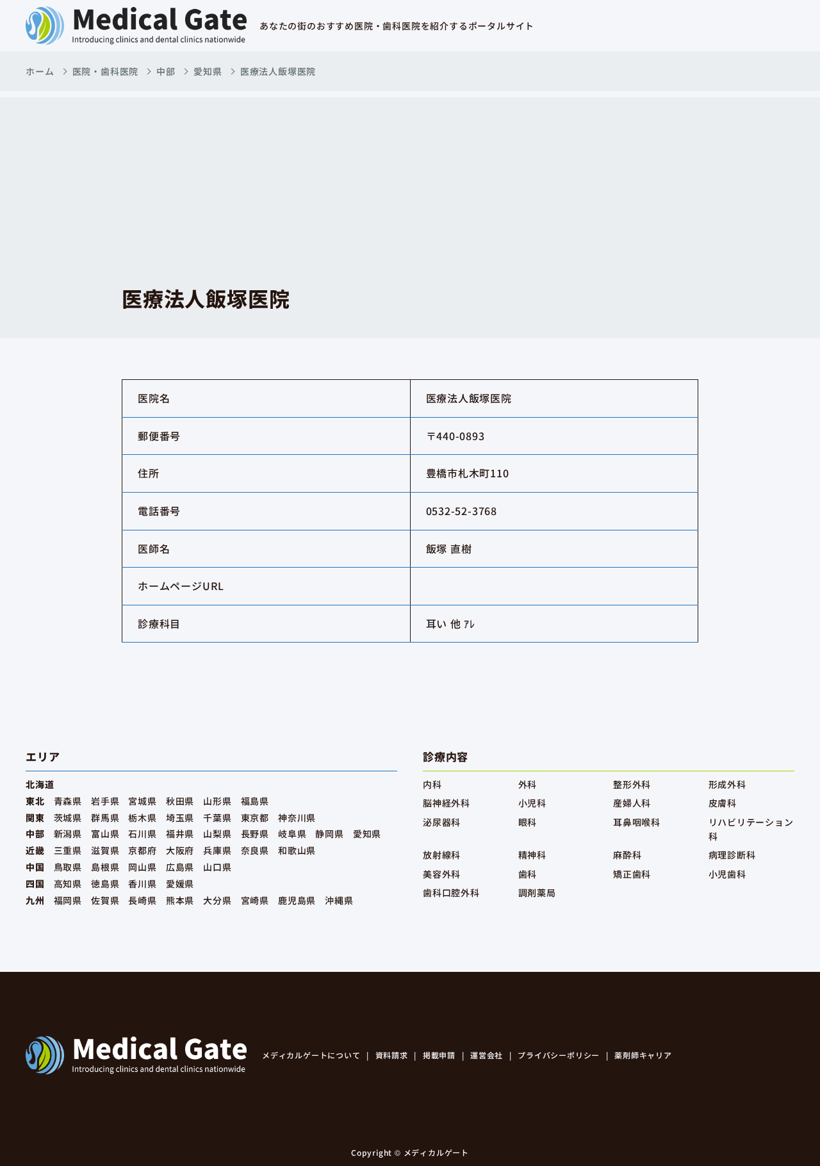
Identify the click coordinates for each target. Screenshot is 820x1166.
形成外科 (727, 784)
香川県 (142, 883)
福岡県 (68, 900)
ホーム (40, 71)
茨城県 (68, 817)
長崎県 (142, 900)
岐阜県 (292, 833)
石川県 (142, 833)
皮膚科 (723, 802)
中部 (166, 71)
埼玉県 (180, 817)
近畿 (35, 850)
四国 (35, 883)
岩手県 (105, 800)
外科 (527, 784)
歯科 (527, 873)
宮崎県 (255, 900)
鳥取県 (68, 866)
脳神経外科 (446, 802)
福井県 (180, 833)
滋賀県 (105, 850)
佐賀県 (105, 900)
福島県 (255, 800)
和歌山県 (297, 850)
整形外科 (632, 784)
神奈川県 (297, 817)
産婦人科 (632, 802)
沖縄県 (339, 900)
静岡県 (329, 833)
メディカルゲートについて (311, 1054)
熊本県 (180, 900)
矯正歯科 (632, 873)
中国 (35, 866)
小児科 (532, 802)
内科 (432, 784)
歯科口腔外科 (451, 892)
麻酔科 (627, 854)
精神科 (532, 854)
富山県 (105, 833)
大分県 (217, 900)
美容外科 (442, 873)
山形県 (217, 800)
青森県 (68, 800)
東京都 (255, 817)
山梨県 (217, 833)
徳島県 (105, 883)
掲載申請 (439, 1054)
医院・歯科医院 (105, 71)
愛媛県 (180, 883)
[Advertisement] (410, 187)
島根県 (105, 866)
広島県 (180, 866)
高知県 (68, 883)
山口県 (217, 866)
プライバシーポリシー (559, 1054)
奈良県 (255, 850)
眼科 (527, 822)
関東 (35, 817)
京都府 (142, 850)
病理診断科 (732, 854)
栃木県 (142, 817)
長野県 (255, 833)
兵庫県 (217, 850)
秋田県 (180, 800)
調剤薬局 (537, 892)
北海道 (40, 784)
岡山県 (142, 866)
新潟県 (68, 833)
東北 (35, 800)
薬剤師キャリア (643, 1054)
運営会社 (486, 1054)
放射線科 (442, 854)
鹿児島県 (297, 900)
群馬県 (105, 817)
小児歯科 (727, 873)
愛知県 (207, 71)
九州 (35, 900)
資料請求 (391, 1054)
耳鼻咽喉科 (636, 822)
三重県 (68, 850)
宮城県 (142, 800)
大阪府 (180, 850)
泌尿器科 (442, 822)
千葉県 (217, 817)
